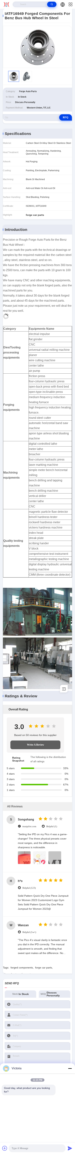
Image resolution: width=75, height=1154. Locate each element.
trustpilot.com (29, 826)
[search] (51, 4)
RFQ (65, 117)
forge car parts (43, 967)
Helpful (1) (51, 826)
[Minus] (70, 1068)
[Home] (6, 4)
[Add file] (4, 1148)
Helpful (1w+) (29, 932)
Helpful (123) (29, 887)
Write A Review (35, 744)
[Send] (70, 1148)
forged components (22, 967)
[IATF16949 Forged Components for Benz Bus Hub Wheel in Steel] (37, 47)
